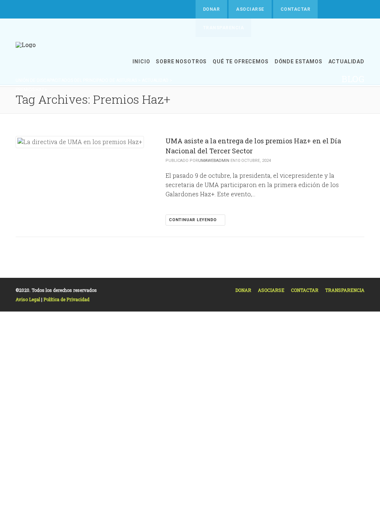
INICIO (141, 61)
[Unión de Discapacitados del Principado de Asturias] (26, 61)
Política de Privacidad (66, 299)
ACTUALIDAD (346, 61)
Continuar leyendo (193, 219)
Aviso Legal (28, 299)
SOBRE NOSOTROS (181, 61)
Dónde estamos (298, 61)
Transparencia (344, 290)
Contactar (295, 9)
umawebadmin (213, 160)
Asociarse (250, 9)
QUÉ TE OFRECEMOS (240, 61)
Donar (211, 9)
